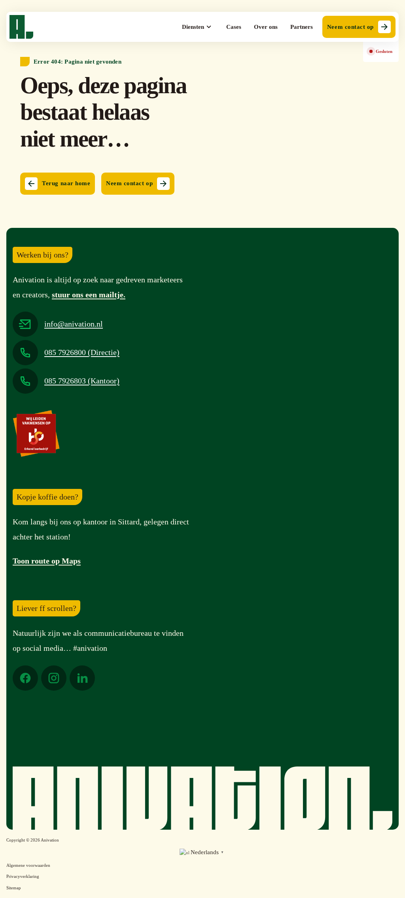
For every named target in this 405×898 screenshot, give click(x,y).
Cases (233, 27)
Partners (301, 27)
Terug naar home (66, 183)
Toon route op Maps (47, 560)
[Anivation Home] (21, 27)
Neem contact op (350, 27)
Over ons (266, 27)
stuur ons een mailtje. (88, 294)
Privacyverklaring (22, 876)
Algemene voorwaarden (28, 865)
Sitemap (13, 887)
